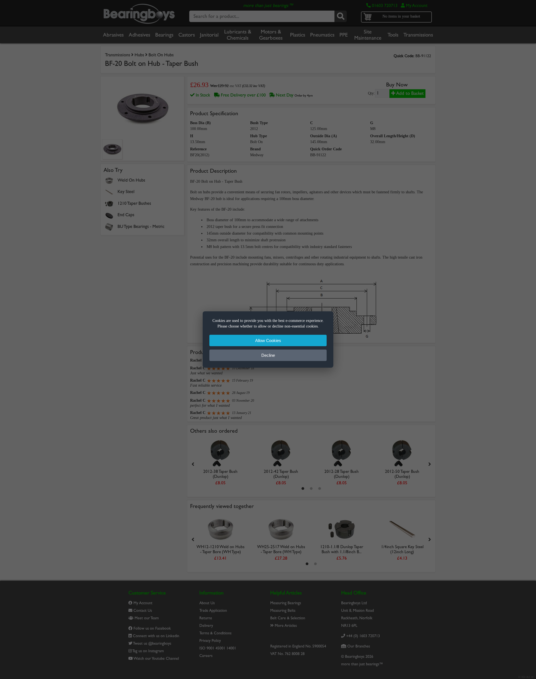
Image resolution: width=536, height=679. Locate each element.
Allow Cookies (268, 340)
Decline (268, 355)
